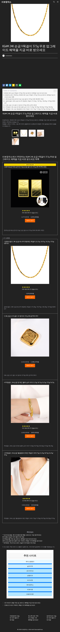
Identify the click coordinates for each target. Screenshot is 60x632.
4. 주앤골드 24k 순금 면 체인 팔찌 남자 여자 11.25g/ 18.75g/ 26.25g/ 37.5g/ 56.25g (28, 107)
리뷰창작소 (6, 2)
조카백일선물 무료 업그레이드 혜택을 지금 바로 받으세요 (19, 539)
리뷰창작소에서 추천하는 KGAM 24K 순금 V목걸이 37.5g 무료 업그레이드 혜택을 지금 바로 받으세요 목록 (30, 96)
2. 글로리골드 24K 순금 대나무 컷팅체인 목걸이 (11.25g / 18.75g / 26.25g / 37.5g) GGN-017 (30, 102)
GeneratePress (38, 629)
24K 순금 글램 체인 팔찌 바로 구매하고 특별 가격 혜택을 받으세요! (22, 541)
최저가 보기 (30, 220)
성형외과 (30, 575)
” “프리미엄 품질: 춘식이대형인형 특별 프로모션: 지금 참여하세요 (21, 535)
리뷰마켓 (30, 589)
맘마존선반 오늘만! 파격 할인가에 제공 (51, 618)
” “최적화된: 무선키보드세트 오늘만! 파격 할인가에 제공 (19, 543)
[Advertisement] (30, 71)
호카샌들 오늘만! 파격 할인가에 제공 (13, 537)
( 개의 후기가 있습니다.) (30, 213)
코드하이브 (30, 571)
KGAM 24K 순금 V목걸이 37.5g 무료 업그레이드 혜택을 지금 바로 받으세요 (25, 93)
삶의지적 (30, 566)
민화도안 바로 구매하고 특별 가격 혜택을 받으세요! (19, 605)
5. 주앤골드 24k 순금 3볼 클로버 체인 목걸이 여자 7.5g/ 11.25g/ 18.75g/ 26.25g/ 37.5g (29, 109)
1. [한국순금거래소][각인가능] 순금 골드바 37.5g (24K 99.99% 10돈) (24, 99)
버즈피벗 (30, 580)
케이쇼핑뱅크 (30, 561)
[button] (54, 2)
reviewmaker (8, 55)
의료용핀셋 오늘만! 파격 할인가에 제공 (14, 618)
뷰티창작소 (30, 585)
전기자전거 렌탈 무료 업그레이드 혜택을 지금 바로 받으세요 (22, 603)
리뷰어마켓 (30, 594)
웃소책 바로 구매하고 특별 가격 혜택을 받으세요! (33, 618)
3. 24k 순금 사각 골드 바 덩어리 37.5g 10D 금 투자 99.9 (21, 105)
